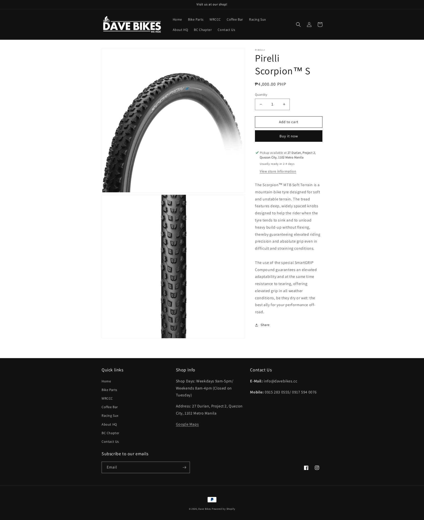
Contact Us (110, 441)
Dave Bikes (204, 508)
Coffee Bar (110, 407)
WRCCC (107, 398)
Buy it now (288, 136)
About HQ (109, 424)
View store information (278, 171)
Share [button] (265, 325)
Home (106, 381)
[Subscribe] (184, 467)
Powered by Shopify (223, 508)
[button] (298, 24)
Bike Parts (109, 390)
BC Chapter (110, 433)
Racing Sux (110, 415)
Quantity (261, 94)
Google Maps (187, 424)
